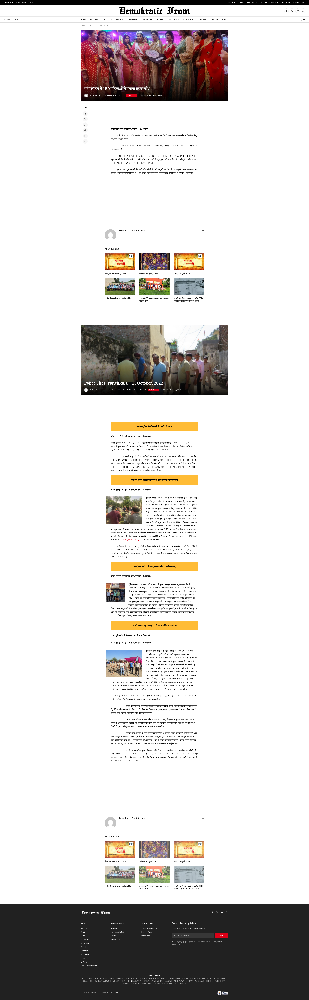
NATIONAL (94, 19)
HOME (83, 19)
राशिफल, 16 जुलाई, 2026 (148, 273)
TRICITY (106, 19)
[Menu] (304, 19)
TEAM (241, 2)
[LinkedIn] (85, 124)
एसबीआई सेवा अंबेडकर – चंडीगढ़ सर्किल (118, 298)
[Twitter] (85, 119)
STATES (119, 19)
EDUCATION (188, 19)
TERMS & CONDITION (254, 2)
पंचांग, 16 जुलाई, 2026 (182, 273)
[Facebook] (85, 113)
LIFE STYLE (172, 19)
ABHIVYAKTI (134, 19)
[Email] (85, 136)
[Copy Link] (85, 141)
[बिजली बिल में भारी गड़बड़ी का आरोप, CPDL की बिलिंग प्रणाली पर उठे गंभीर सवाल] (189, 286)
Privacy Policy (217, 942)
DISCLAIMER (285, 2)
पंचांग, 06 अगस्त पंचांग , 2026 (26, 2)
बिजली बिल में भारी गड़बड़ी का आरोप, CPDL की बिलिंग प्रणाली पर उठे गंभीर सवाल (189, 299)
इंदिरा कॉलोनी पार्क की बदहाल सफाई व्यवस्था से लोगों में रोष (154, 299)
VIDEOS (225, 19)
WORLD (160, 19)
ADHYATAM (148, 19)
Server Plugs (113, 992)
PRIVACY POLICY (271, 2)
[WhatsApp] (85, 130)
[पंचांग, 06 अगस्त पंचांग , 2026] (120, 261)
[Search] (300, 19)
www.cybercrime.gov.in (132, 539)
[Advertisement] (154, 115)
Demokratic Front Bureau (101, 95)
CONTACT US (298, 2)
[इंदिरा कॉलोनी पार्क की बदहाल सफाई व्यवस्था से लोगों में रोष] (154, 286)
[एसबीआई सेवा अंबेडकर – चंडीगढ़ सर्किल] (120, 286)
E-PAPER (214, 19)
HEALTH (203, 19)
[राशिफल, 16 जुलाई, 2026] (154, 261)
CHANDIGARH (132, 95)
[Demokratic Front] (154, 10)
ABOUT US (232, 2)
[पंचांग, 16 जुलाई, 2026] (189, 261)
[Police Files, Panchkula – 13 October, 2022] (154, 360)
